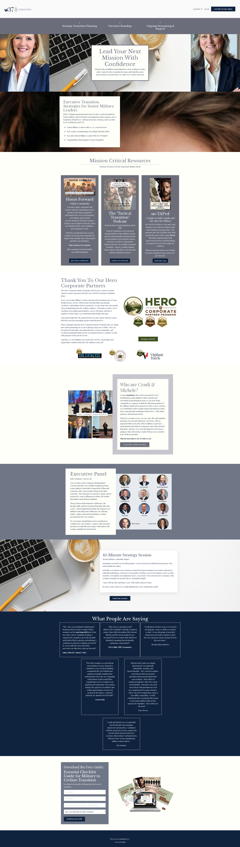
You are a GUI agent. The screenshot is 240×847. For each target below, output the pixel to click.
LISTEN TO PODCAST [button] (120, 261)
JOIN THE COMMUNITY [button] (80, 261)
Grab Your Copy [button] (160, 261)
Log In (206, 9)
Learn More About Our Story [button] (134, 444)
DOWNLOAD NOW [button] (74, 819)
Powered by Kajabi (120, 842)
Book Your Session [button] (120, 598)
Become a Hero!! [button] (148, 339)
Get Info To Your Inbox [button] (223, 9)
